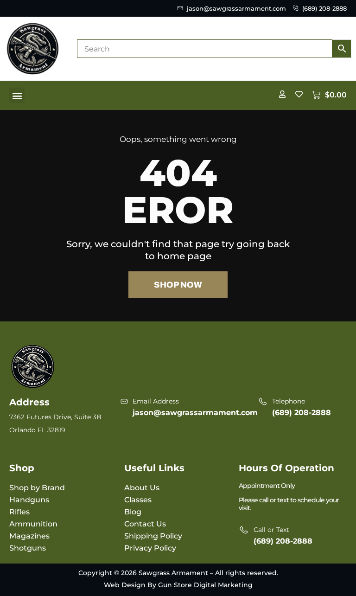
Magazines (29, 536)
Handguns (29, 499)
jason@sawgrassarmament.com (195, 412)
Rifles (19, 511)
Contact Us (145, 523)
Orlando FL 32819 (37, 430)
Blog (132, 511)
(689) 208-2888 (301, 412)
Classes (138, 499)
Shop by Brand (37, 487)
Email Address (156, 401)
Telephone (288, 401)
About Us (141, 487)
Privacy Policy (150, 548)
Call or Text (271, 530)
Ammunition (33, 523)
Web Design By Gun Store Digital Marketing (178, 585)
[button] (17, 95)
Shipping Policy (153, 536)
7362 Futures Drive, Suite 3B (55, 417)
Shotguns (27, 548)
